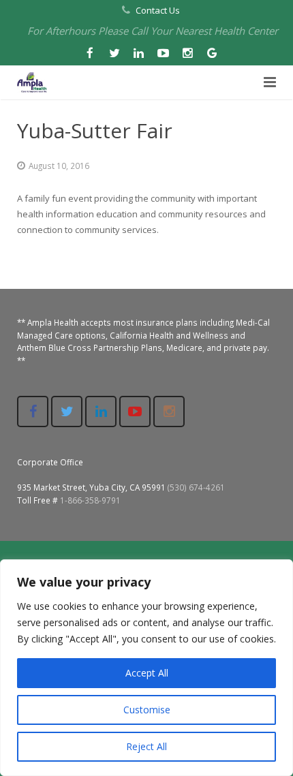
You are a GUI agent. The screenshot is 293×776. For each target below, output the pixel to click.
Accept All (146, 672)
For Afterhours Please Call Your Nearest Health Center (152, 30)
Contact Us (158, 10)
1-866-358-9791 (90, 500)
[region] (146, 667)
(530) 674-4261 (196, 487)
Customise (146, 709)
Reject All (146, 746)
